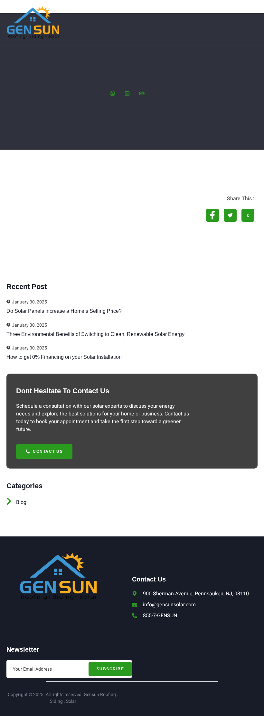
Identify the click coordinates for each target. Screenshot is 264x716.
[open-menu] (254, 23)
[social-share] (212, 215)
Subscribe (110, 669)
